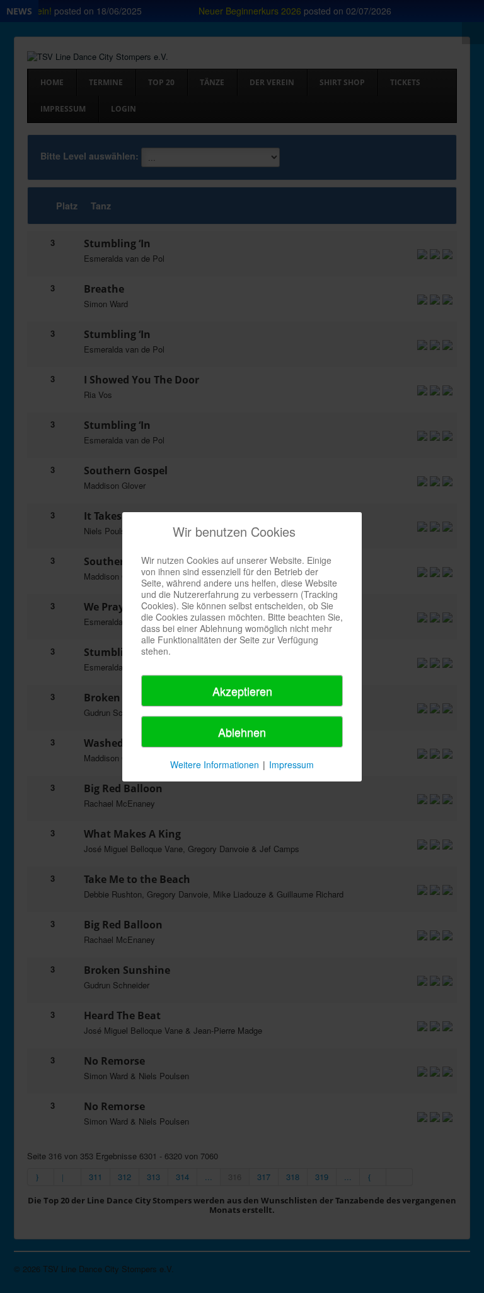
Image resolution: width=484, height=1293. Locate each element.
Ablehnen (242, 731)
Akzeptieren (242, 690)
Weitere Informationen (214, 764)
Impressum (291, 764)
